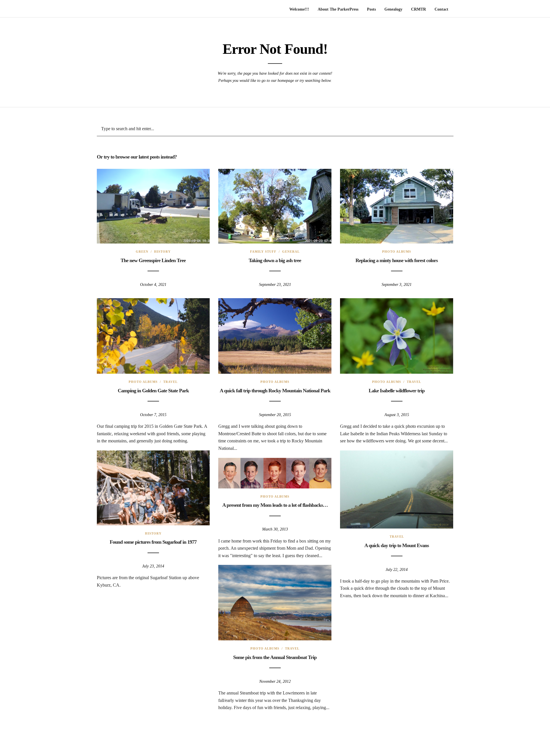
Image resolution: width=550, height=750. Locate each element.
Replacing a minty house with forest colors (396, 260)
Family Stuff (263, 251)
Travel (170, 381)
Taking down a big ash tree (275, 260)
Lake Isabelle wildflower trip (397, 390)
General (291, 251)
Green (142, 251)
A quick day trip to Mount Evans (396, 545)
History (162, 251)
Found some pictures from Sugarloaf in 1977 (153, 542)
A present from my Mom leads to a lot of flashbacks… (275, 505)
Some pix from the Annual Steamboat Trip (275, 657)
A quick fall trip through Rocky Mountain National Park (275, 390)
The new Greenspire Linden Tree (153, 260)
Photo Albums (396, 251)
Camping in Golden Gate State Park (153, 390)
